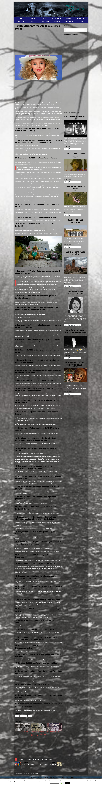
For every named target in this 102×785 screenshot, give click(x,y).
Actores (33, 21)
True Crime (21, 21)
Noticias (33, 18)
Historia (29, 759)
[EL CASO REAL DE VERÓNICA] (75, 136)
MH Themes (35, 773)
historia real (36, 759)
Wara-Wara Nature (70, 777)
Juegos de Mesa (69, 21)
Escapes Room (45, 21)
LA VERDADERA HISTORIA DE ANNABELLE (75, 364)
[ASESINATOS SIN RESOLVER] (54, 727)
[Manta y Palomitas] (51, 17)
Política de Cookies (54, 783)
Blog (21, 18)
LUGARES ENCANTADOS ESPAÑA (75, 253)
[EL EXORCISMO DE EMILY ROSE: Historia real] (75, 312)
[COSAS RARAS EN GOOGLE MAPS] (75, 204)
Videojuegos (57, 21)
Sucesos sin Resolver (47, 759)
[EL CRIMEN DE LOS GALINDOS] (75, 236)
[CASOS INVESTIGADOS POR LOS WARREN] (22, 727)
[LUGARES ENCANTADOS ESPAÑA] (75, 273)
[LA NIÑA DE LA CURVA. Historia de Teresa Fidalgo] (75, 346)
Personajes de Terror (81, 19)
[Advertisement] (38, 44)
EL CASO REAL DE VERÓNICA (75, 117)
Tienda (81, 21)
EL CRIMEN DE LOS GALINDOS (75, 221)
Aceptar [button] (67, 783)
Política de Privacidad (41, 777)
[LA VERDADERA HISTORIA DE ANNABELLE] (75, 381)
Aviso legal (49, 777)
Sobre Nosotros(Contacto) (59, 777)
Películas (68, 18)
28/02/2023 (18, 32)
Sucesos (45, 18)
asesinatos (21, 759)
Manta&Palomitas (26, 32)
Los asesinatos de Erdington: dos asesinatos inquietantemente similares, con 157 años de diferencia (38, 733)
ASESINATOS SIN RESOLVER (53, 731)
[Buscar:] (75, 30)
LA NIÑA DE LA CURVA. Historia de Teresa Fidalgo (75, 331)
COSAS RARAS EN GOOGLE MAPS (75, 187)
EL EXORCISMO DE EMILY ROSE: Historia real (75, 292)
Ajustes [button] (62, 783)
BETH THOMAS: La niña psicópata (75, 155)
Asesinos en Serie (56, 18)
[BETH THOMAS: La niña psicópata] (75, 170)
